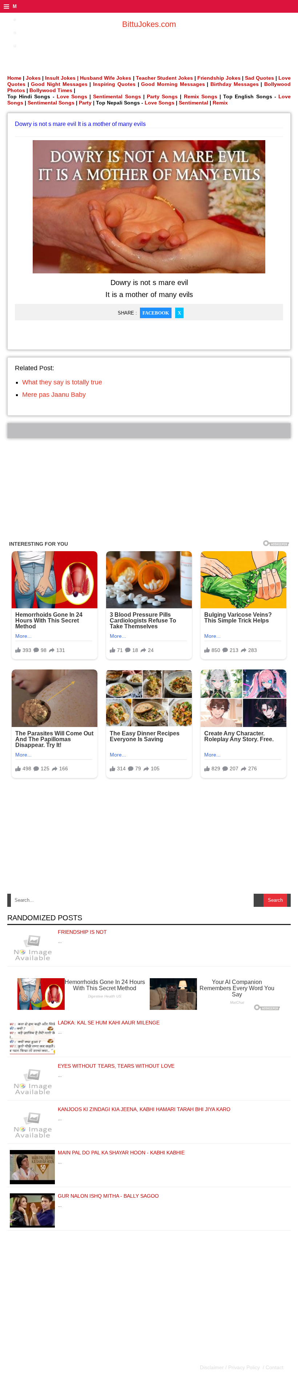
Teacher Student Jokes (164, 78)
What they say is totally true (62, 382)
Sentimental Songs (117, 96)
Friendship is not (82, 932)
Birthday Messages (234, 84)
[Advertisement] (149, 489)
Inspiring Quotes (114, 84)
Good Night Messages (59, 84)
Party (85, 103)
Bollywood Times (50, 90)
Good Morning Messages (173, 84)
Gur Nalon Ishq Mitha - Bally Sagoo (108, 1196)
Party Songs (162, 96)
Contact (273, 1367)
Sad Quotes (259, 78)
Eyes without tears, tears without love (116, 1066)
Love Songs (72, 96)
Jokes (33, 78)
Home (14, 78)
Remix (220, 103)
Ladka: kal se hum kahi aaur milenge (109, 1023)
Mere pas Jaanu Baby (54, 394)
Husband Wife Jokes (106, 78)
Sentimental (193, 103)
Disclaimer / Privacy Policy (230, 1367)
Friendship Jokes (219, 78)
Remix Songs (200, 96)
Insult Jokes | (61, 78)
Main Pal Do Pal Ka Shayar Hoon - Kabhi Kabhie (121, 1152)
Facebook (155, 313)
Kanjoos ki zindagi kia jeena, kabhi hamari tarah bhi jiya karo (144, 1109)
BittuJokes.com (149, 24)
